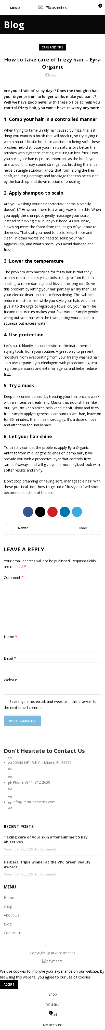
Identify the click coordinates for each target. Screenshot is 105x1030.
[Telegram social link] (77, 512)
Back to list (52, 528)
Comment (14, 577)
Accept (9, 984)
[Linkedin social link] (65, 512)
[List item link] (52, 783)
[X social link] (40, 512)
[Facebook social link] (28, 512)
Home (9, 897)
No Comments (46, 849)
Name (10, 636)
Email (10, 658)
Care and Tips (52, 47)
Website (10, 679)
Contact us (13, 932)
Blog (7, 924)
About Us (11, 915)
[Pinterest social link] (52, 512)
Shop (8, 906)
